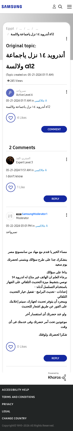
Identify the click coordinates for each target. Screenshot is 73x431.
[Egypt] (12, 6)
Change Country (14, 418)
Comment (54, 129)
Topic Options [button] (60, 39)
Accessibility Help (15, 389)
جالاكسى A (40, 100)
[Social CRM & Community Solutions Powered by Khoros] (57, 376)
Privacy (7, 404)
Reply (55, 199)
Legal (6, 411)
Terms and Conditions (18, 397)
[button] (60, 92)
